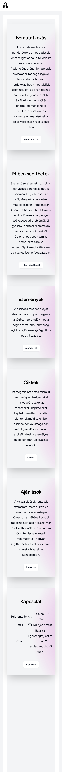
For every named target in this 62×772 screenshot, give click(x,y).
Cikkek (31, 457)
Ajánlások (31, 567)
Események (31, 348)
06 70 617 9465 (42, 616)
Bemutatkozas (31, 139)
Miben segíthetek (31, 265)
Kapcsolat (31, 664)
